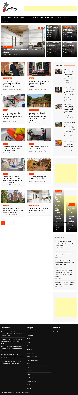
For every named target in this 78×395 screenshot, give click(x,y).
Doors (28, 342)
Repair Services (31, 381)
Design (16, 17)
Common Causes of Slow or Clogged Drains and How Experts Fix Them (12, 148)
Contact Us (5, 21)
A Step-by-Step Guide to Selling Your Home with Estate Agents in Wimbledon (13, 210)
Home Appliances (7, 78)
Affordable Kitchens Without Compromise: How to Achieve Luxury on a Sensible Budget (53, 44)
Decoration (30, 335)
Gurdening (30, 353)
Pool (28, 374)
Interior (41, 17)
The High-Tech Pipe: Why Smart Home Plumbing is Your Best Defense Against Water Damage (65, 262)
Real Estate (6, 205)
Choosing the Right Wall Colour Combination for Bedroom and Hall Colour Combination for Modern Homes (37, 116)
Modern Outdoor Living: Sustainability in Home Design (68, 31)
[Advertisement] (50, 8)
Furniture (22, 17)
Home (3, 17)
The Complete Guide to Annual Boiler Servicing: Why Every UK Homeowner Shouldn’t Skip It (65, 243)
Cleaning (9, 17)
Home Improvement (31, 17)
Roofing (60, 17)
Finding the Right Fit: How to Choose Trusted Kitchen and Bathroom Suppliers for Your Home (69, 44)
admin (5, 54)
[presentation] (39, 28)
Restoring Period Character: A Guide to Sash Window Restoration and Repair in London (69, 91)
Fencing (31, 173)
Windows (66, 17)
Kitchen (47, 17)
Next (17, 223)
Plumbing (53, 17)
